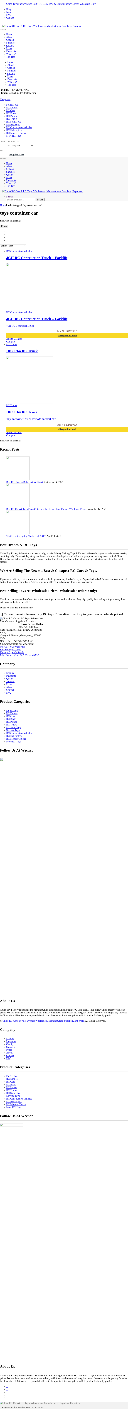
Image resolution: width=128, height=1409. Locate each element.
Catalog (10, 39)
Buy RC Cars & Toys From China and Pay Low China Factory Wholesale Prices (46, 509)
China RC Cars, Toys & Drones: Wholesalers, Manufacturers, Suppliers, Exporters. (43, 1020)
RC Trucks (11, 119)
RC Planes (11, 116)
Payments (11, 51)
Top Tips (10, 56)
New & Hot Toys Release (12, 646)
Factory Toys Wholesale (12, 652)
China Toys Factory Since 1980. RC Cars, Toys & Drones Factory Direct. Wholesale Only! (51, 4)
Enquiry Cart (16, 154)
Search (9, 196)
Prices (9, 48)
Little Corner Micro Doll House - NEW (19, 655)
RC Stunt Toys (13, 121)
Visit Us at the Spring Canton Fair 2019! (26, 536)
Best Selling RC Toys (10, 649)
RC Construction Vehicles (19, 127)
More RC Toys (13, 135)
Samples (10, 42)
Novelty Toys (13, 124)
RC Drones (11, 107)
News (9, 12)
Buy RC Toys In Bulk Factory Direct (24, 482)
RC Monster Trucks (16, 133)
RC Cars (10, 110)
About (9, 37)
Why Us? (11, 54)
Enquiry (10, 673)
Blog (8, 9)
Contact (10, 17)
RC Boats (11, 113)
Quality (10, 45)
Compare (10, 341)
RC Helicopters (14, 130)
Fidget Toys (12, 104)
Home (9, 34)
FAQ (8, 15)
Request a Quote (68, 335)
